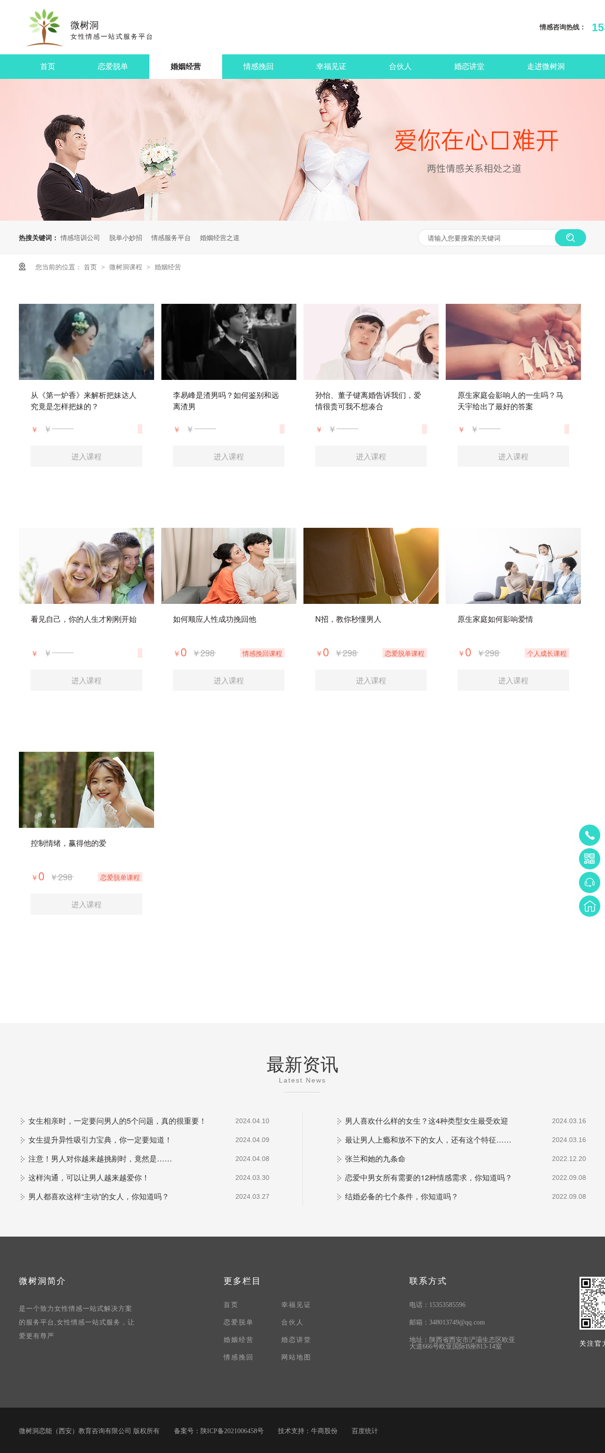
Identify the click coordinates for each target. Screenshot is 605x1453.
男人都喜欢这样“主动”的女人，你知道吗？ (98, 1196)
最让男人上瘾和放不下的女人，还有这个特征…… (428, 1139)
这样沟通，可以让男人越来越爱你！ (88, 1177)
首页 (47, 66)
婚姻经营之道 (220, 237)
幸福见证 (331, 66)
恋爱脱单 (113, 66)
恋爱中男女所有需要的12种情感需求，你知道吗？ (428, 1177)
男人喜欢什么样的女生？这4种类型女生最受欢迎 (426, 1120)
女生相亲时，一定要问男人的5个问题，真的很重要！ (117, 1120)
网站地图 (296, 1357)
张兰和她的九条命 (375, 1158)
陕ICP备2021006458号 (232, 1431)
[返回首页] (589, 906)
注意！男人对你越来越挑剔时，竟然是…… (100, 1158)
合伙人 (400, 66)
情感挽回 (258, 66)
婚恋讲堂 (469, 66)
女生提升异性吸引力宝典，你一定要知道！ (100, 1139)
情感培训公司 (80, 237)
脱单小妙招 (125, 237)
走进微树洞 (546, 66)
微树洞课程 (126, 266)
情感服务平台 (171, 237)
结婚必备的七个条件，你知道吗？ (401, 1196)
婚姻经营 (186, 66)
